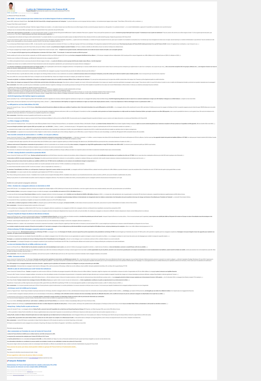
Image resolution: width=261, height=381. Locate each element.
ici (36, 352)
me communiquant (33, 357)
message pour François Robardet (18, 375)
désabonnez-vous (30, 371)
